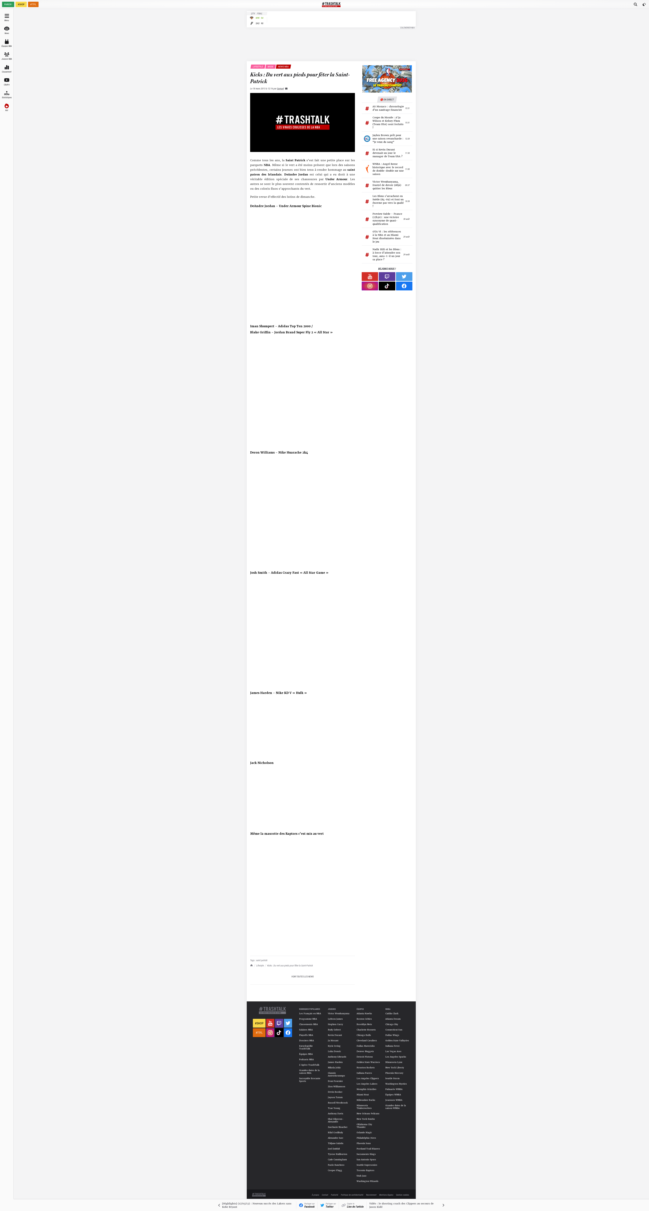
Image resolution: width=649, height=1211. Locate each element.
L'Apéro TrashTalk (309, 1065)
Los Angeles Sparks (395, 1056)
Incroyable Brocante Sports (309, 1080)
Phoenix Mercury (394, 1073)
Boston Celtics (364, 1019)
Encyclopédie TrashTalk (306, 1047)
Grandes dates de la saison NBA (309, 1071)
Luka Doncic (334, 1051)
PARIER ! (8, 4)
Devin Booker (335, 1092)
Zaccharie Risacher (337, 1127)
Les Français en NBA (310, 1013)
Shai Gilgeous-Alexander (336, 1120)
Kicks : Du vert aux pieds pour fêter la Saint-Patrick (290, 965)
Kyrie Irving (334, 1046)
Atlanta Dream (393, 1019)
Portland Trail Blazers (368, 1148)
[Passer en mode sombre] (644, 4)
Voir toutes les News (302, 976)
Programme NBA (308, 1019)
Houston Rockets (366, 1067)
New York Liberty (394, 1067)
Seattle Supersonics (367, 1165)
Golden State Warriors (368, 1062)
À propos (315, 1194)
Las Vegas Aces (393, 1051)
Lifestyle (260, 965)
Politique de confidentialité (352, 1194)
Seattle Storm (392, 1078)
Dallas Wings (392, 1035)
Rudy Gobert (334, 1029)
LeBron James (335, 1019)
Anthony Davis (335, 1113)
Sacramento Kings (366, 1154)
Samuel (280, 88)
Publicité (334, 1194)
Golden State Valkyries (397, 1040)
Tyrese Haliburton (337, 1154)
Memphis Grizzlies (366, 1089)
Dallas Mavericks (366, 1046)
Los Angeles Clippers (368, 1078)
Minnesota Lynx (393, 1062)
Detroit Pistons (365, 1056)
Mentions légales (386, 1194)
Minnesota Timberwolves (364, 1107)
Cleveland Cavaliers (367, 1040)
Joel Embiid (334, 1148)
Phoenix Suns (364, 1143)
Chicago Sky (391, 1024)
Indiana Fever (392, 1046)
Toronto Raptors (365, 1170)
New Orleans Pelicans (368, 1113)
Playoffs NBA (306, 1035)
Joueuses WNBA (393, 1100)
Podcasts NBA (306, 1059)
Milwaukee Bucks (366, 1100)
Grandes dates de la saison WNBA (395, 1107)
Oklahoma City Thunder (364, 1126)
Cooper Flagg (335, 1170)
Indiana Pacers (364, 1073)
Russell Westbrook (338, 1102)
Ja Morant (333, 1040)
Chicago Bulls (364, 1035)
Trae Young (334, 1108)
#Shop (259, 1023)
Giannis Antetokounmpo (336, 1074)
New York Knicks (366, 1119)
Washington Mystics (396, 1084)
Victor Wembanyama (338, 1013)
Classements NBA (308, 1024)
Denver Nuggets (365, 1051)
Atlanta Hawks (364, 1013)
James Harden (335, 1062)
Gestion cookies (402, 1194)
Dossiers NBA (306, 1040)
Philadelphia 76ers (366, 1138)
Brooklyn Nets (364, 1024)
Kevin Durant (335, 1035)
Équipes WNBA (393, 1094)
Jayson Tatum (335, 1097)
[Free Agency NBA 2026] (387, 79)
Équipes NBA (306, 1054)
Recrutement (371, 1194)
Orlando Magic (364, 1132)
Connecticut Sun (393, 1029)
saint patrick (261, 960)
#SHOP (21, 4)
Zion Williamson (336, 1086)
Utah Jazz (361, 1175)
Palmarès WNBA (393, 1089)
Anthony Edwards (337, 1056)
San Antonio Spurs (366, 1159)
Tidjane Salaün (335, 1143)
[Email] (285, 88)
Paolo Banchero (336, 1165)
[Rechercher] (635, 4)
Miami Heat (363, 1094)
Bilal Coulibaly (335, 1132)
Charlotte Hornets (366, 1029)
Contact (325, 1194)
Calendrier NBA (407, 27)
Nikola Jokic (334, 1067)
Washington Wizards (367, 1181)
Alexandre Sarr (335, 1138)
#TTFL (33, 4)
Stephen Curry (335, 1024)
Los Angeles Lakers (367, 1084)
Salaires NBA (306, 1029)
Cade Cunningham (337, 1159)
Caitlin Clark (391, 1013)
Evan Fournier (335, 1081)
